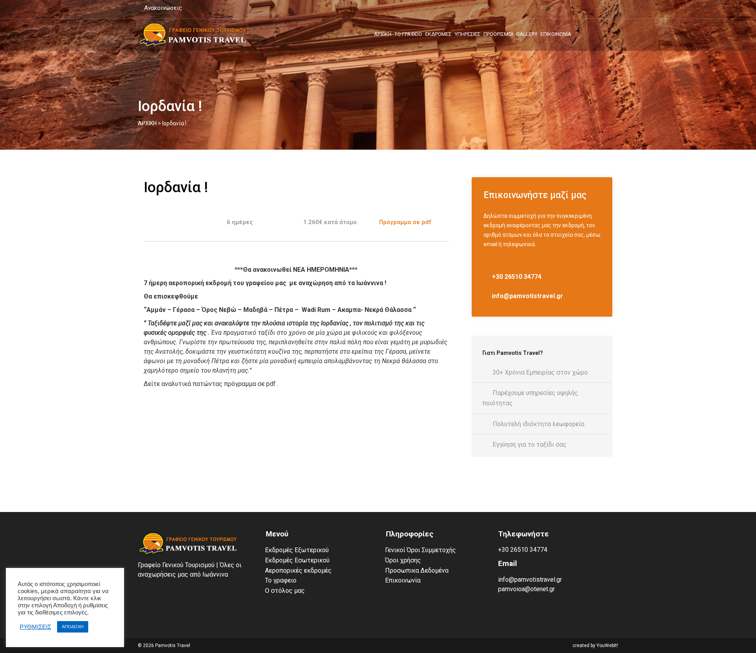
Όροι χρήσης (403, 560)
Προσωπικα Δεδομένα (416, 570)
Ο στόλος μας (285, 590)
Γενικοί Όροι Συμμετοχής (420, 550)
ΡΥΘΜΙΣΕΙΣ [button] (35, 627)
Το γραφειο (280, 580)
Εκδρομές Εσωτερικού (297, 560)
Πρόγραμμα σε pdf (405, 222)
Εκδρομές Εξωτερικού (297, 550)
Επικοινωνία (403, 580)
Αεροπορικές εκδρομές (298, 570)
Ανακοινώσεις (162, 7)
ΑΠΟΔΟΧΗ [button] (72, 626)
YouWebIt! (607, 645)
